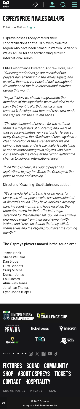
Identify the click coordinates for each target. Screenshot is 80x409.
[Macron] (67, 328)
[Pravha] (12, 328)
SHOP (8, 374)
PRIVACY (36, 391)
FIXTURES (12, 366)
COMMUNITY (56, 366)
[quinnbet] (12, 340)
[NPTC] (67, 340)
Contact (12, 382)
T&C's (51, 391)
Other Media (50, 406)
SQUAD (33, 366)
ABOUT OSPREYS (34, 374)
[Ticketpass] (40, 329)
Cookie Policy (14, 391)
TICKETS (62, 374)
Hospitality (37, 382)
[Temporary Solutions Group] (40, 340)
